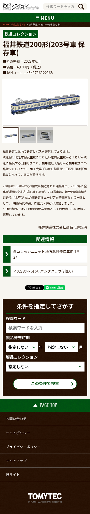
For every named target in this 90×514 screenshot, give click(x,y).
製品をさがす (19, 24)
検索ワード (16, 319)
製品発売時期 (18, 338)
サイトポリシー (18, 432)
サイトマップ (16, 460)
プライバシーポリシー (23, 446)
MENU (47, 17)
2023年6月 (32, 61)
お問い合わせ (16, 418)
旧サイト (13, 474)
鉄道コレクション (20, 34)
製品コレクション (22, 357)
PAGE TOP (48, 405)
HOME (6, 24)
